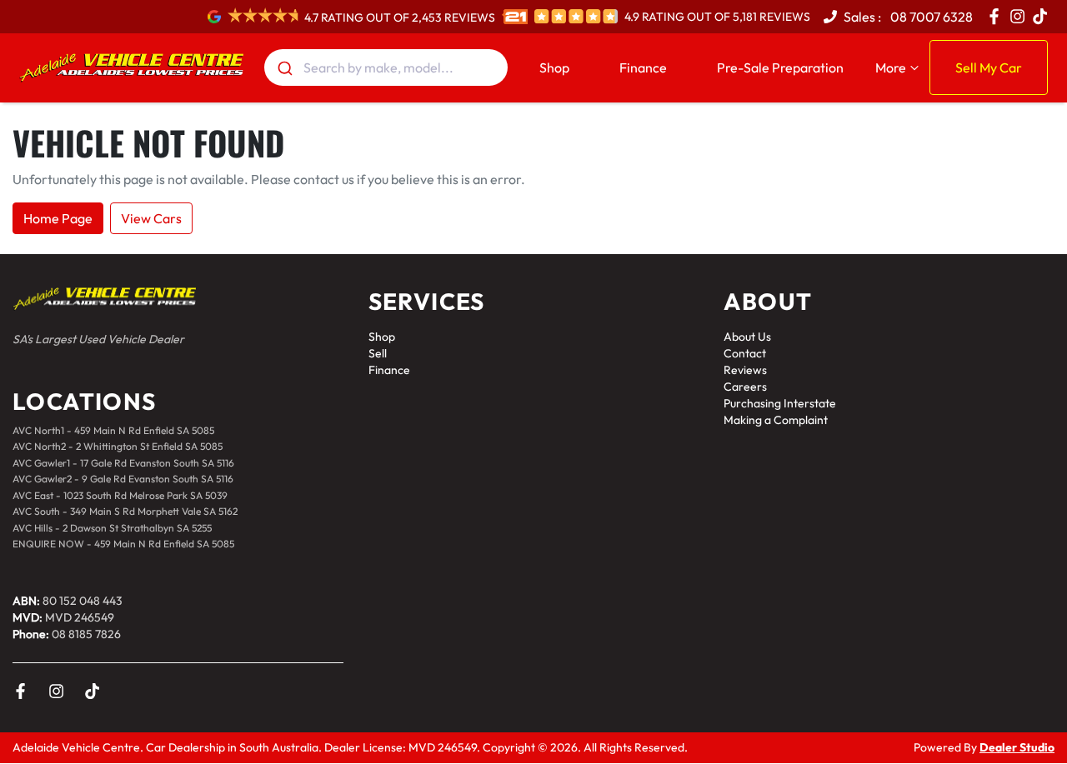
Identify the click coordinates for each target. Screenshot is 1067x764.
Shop (554, 67)
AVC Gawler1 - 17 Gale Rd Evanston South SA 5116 (123, 463)
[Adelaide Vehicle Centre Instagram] (1020, 16)
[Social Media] (1043, 16)
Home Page (58, 218)
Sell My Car (988, 67)
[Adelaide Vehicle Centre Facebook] (997, 16)
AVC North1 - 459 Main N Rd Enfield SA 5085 (113, 430)
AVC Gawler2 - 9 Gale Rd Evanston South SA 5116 (123, 478)
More (890, 67)
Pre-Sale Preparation (780, 67)
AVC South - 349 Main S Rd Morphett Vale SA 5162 (125, 511)
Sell (377, 353)
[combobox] (386, 67)
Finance (643, 67)
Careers (745, 386)
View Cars (151, 218)
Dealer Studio (1016, 747)
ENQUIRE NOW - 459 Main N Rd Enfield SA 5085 (123, 543)
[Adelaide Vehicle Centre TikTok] (95, 691)
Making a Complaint (776, 419)
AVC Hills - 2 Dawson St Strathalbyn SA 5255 (112, 528)
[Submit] (283, 67)
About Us (747, 336)
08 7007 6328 (930, 16)
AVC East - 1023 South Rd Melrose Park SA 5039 (120, 495)
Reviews (745, 369)
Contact (745, 353)
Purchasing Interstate (780, 403)
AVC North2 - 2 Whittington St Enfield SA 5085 (118, 446)
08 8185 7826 (86, 634)
